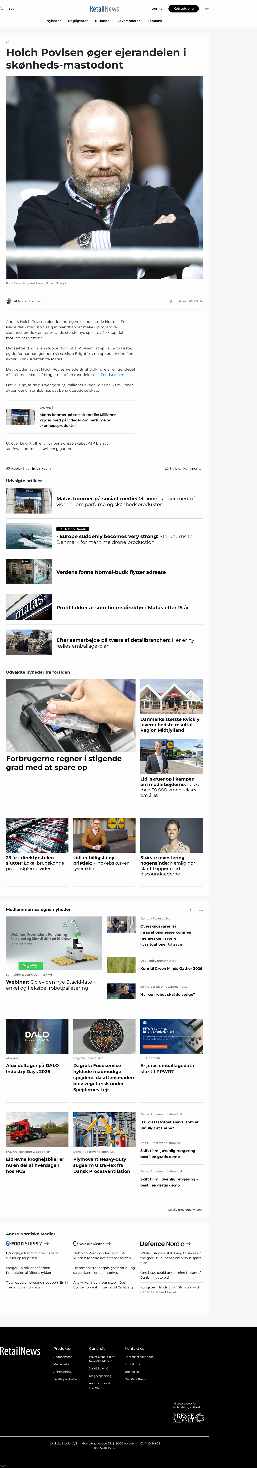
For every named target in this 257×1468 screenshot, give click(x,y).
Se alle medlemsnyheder (185, 1209)
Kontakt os (132, 1364)
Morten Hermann (30, 301)
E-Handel (102, 21)
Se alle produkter (65, 1379)
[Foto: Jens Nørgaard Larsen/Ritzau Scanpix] (104, 177)
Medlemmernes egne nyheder (38, 909)
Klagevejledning (100, 1376)
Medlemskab (62, 1364)
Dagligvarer (78, 21)
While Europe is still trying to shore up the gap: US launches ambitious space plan (171, 1258)
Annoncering (62, 1371)
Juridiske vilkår (99, 1368)
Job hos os (132, 1371)
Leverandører (129, 21)
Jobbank (155, 21)
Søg (11, 8)
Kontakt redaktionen (139, 1357)
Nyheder (54, 21)
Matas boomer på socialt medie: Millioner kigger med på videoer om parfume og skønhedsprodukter (78, 420)
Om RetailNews (136, 1379)
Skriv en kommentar (186, 468)
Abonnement (62, 1357)
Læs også (46, 407)
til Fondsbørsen (109, 375)
